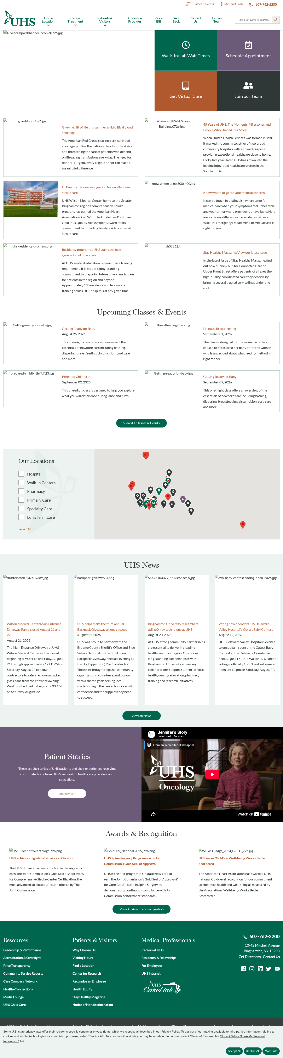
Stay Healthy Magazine (89, 997)
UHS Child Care (14, 1005)
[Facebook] (243, 969)
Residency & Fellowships (159, 958)
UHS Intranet (151, 973)
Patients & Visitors (104, 19)
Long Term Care (41, 517)
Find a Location (48, 19)
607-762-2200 (266, 4)
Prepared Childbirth (76, 377)
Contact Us (195, 19)
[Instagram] (251, 969)
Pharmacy (36, 491)
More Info (271, 1051)
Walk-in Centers (41, 483)
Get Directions (250, 957)
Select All (24, 529)
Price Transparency (16, 965)
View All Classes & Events (141, 423)
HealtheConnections (18, 989)
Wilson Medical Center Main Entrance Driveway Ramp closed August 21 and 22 (34, 629)
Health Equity (82, 989)
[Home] (19, 27)
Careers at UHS (152, 950)
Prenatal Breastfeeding (219, 329)
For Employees (152, 965)
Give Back (176, 19)
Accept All (234, 1051)
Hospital (34, 474)
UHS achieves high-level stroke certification (41, 858)
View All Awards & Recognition (142, 909)
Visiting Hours (83, 958)
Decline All (252, 1051)
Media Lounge (13, 997)
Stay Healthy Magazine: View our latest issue (235, 252)
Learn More (67, 793)
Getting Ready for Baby (78, 329)
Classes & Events (203, 4)
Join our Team (217, 19)
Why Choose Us (84, 950)
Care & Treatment (75, 19)
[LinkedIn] (260, 969)
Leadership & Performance (22, 950)
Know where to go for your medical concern (234, 193)
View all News (141, 716)
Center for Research (87, 973)
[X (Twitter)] (268, 969)
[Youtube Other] (277, 969)
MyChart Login (234, 4)
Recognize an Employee (89, 981)
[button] (168, 497)
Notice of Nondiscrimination (93, 1005)
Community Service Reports (23, 973)
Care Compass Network (20, 981)
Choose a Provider (135, 19)
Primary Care (39, 500)
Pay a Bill (158, 19)
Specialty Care (39, 509)
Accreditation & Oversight (22, 958)
